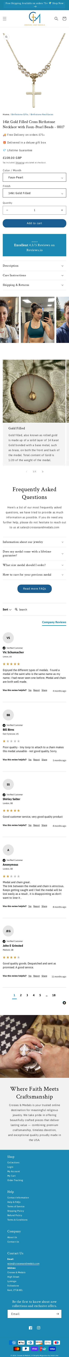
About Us (12, 1237)
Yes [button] (29, 690)
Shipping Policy (15, 1211)
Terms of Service (15, 1206)
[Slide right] (43, 472)
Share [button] (44, 690)
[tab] (54, 623)
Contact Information (18, 1197)
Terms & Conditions (17, 1220)
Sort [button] (6, 609)
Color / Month (12, 170)
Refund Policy (14, 1215)
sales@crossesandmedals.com (23, 1263)
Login (10, 1167)
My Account (13, 1171)
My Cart (11, 1176)
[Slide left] (26, 472)
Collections (13, 1162)
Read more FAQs (34, 588)
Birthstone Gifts (19, 114)
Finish (6, 186)
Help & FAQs (13, 1202)
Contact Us (13, 1241)
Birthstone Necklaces (42, 114)
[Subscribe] (57, 1314)
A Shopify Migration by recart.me (45, 1355)
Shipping (20, 163)
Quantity (7, 202)
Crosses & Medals (23, 1355)
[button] (5, 19)
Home (6, 114)
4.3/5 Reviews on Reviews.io (34, 247)
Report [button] (36, 690)
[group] (34, 667)
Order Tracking (15, 1180)
